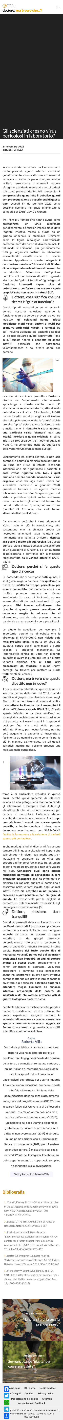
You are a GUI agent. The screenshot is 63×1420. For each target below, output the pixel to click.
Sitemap (47, 1398)
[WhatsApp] (6, 1402)
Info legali (15, 1393)
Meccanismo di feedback (31, 1403)
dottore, (22, 10)
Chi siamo (29, 1388)
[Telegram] (6, 1409)
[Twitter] (6, 1395)
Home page (14, 1388)
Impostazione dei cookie (24, 1398)
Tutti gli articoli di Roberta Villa (31, 1174)
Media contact (47, 1388)
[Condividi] (6, 1416)
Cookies (29, 1393)
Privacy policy (46, 1393)
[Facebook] (6, 1389)
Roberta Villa (14, 149)
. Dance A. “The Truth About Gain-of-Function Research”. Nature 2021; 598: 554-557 (29, 1223)
